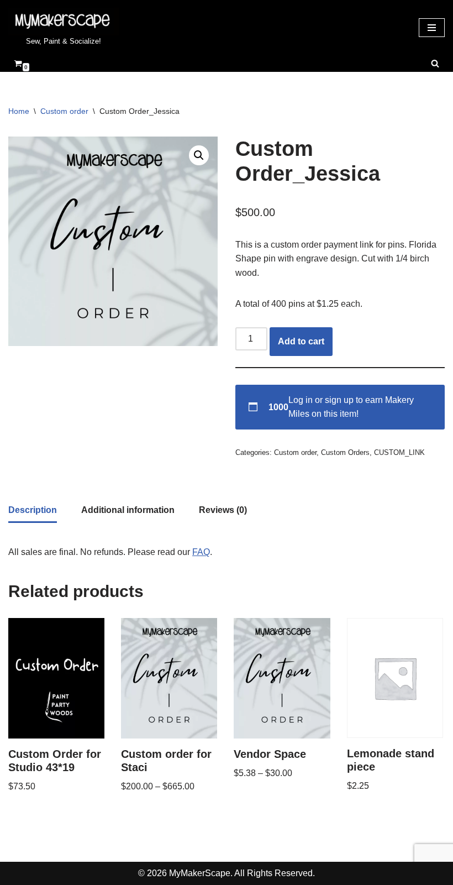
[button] (199, 155)
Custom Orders (345, 452)
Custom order (64, 111)
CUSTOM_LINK (399, 452)
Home (18, 111)
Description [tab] (32, 510)
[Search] (435, 63)
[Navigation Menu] (432, 27)
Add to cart (301, 341)
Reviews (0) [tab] (223, 510)
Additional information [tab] (128, 510)
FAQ (201, 552)
